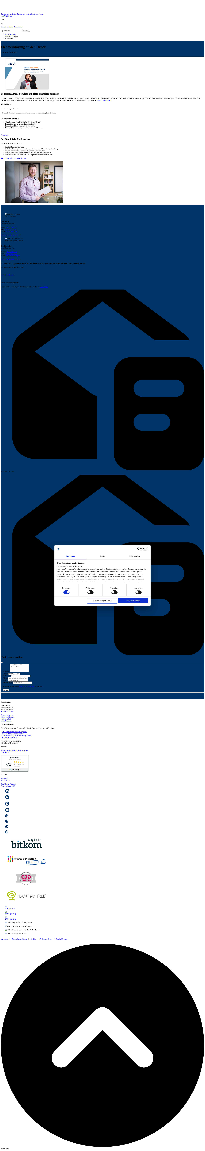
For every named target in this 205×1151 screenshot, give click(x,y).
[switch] (90, 592)
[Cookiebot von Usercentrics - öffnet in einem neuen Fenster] (139, 549)
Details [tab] (102, 556)
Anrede (5, 674)
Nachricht (6, 672)
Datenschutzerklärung (26, 686)
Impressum (4, 939)
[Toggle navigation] (2, 16)
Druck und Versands (104, 100)
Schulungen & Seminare (10, 737)
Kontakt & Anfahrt (7, 711)
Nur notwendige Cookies (102, 601)
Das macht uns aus (7, 715)
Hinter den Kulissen (7, 717)
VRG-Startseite (10, 34)
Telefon (5, 678)
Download (4, 135)
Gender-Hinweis (61, 939)
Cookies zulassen (133, 601)
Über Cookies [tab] (134, 556)
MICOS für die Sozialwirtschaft (12, 734)
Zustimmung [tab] (70, 556)
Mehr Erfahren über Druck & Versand (13, 158)
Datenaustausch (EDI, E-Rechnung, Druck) (17, 735)
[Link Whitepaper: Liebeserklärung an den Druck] (7, 16)
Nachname (7, 676)
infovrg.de (4, 778)
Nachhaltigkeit (6, 719)
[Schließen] (2, 662)
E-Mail (5, 680)
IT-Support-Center (46, 939)
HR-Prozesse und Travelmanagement (14, 732)
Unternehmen (8, 682)
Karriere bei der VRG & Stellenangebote (14, 750)
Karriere (10, 27)
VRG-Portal (18, 27)
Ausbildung (5, 752)
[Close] (2, 23)
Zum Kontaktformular (8, 784)
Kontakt (3, 27)
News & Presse (6, 721)
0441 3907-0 (5, 780)
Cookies (33, 939)
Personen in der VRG (8, 786)
